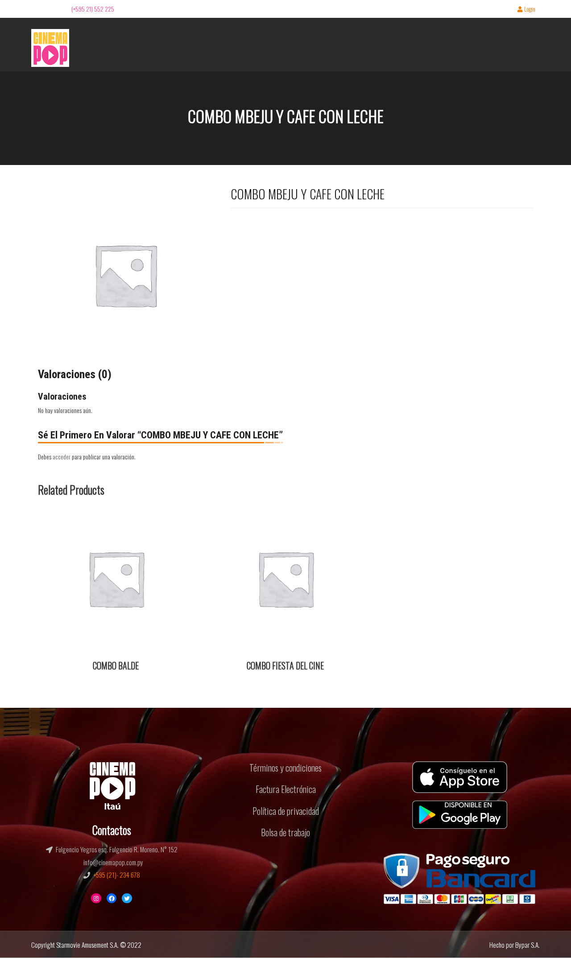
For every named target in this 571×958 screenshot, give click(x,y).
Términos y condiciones (285, 767)
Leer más (55, 517)
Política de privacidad (285, 811)
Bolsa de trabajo (285, 832)
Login (529, 9)
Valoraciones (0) (75, 374)
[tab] (75, 375)
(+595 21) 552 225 (92, 8)
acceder (61, 456)
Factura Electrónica (286, 789)
